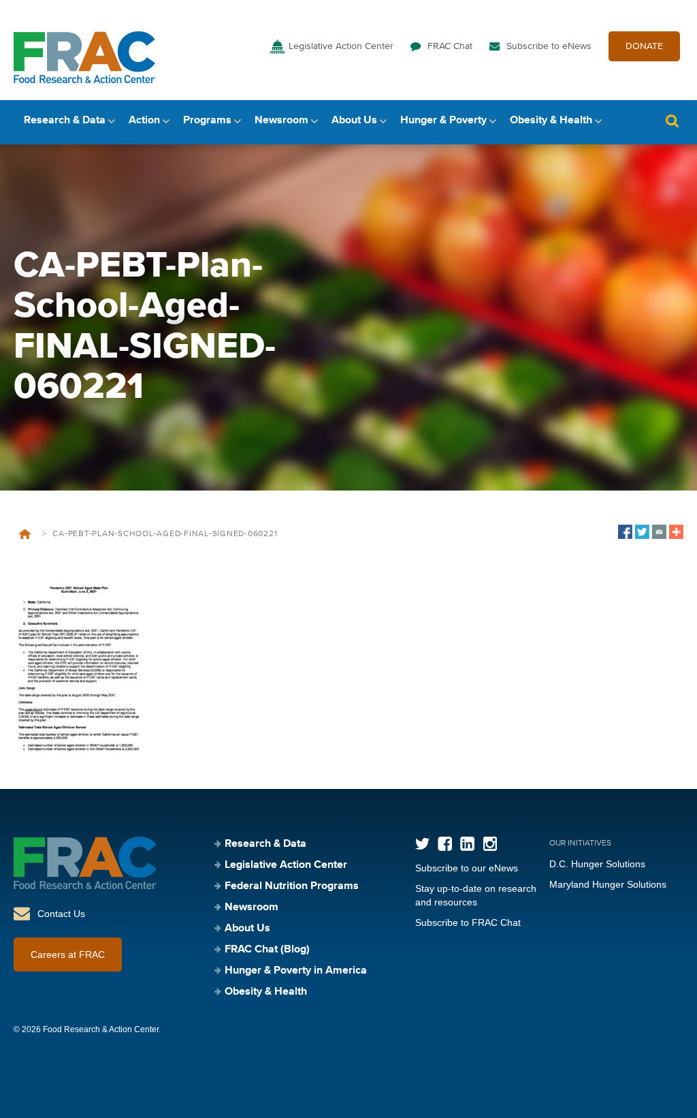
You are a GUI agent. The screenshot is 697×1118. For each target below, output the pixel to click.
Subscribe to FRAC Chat (468, 922)
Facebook (445, 844)
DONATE (644, 46)
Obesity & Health (551, 120)
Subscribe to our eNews (466, 868)
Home (25, 534)
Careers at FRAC (68, 954)
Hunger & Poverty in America (296, 970)
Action (144, 120)
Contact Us (61, 913)
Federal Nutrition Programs (292, 886)
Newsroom (281, 120)
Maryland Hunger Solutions (607, 884)
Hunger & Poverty (443, 120)
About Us (354, 120)
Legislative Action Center (341, 46)
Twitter (422, 844)
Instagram (490, 844)
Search (671, 121)
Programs (207, 120)
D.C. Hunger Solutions (597, 863)
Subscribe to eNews (548, 46)
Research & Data (65, 120)
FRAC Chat (449, 46)
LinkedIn (467, 844)
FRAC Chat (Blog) (267, 949)
